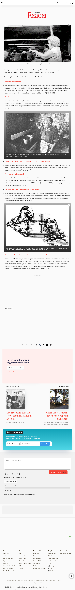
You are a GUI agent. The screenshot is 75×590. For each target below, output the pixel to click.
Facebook (53, 561)
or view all (10, 372)
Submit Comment (56, 472)
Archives (6, 553)
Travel (21, 568)
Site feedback (52, 556)
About (14, 580)
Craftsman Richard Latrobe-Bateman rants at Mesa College (28, 255)
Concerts (22, 556)
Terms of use (28, 583)
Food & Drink (37, 551)
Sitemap (52, 580)
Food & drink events (39, 561)
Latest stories (8, 558)
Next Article (63, 386)
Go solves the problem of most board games (22, 189)
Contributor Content (10, 566)
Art (20, 553)
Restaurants (37, 566)
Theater (22, 566)
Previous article (13, 386)
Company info (64, 551)
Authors (6, 556)
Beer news (36, 556)
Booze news (37, 558)
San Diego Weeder (66, 553)
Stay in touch (52, 551)
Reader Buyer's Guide (10, 571)
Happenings (23, 551)
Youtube (52, 571)
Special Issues (8, 561)
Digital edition (38, 583)
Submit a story (53, 558)
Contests (22, 558)
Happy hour (36, 563)
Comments (8, 308)
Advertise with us (42, 580)
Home (9, 580)
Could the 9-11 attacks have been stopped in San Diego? (57, 415)
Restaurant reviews (39, 568)
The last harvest (11, 97)
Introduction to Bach (13, 82)
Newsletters (52, 553)
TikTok (52, 568)
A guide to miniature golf (14, 174)
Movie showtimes (25, 563)
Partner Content (8, 568)
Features (6, 551)
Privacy (58, 580)
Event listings (23, 561)
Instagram (53, 566)
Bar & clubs (36, 553)
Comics (5, 563)
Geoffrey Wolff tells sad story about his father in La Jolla (19, 415)
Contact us (31, 580)
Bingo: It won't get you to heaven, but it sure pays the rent (27, 161)
